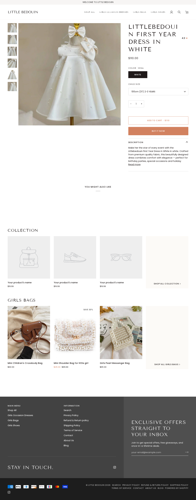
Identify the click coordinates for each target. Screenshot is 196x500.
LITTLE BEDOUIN (96, 485)
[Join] (185, 452)
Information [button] (72, 405)
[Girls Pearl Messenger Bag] (121, 332)
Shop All (12, 410)
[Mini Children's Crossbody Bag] (29, 332)
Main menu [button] (14, 405)
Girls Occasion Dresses (20, 415)
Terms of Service (73, 430)
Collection (23, 230)
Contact (68, 435)
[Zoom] (24, 119)
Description (135, 142)
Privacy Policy (71, 415)
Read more (134, 164)
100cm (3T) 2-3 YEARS (143, 91)
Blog (66, 445)
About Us (69, 440)
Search (67, 410)
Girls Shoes (14, 425)
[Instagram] (114, 467)
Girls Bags (22, 300)
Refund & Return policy (76, 420)
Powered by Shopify (176, 488)
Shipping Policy (72, 425)
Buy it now (158, 131)
